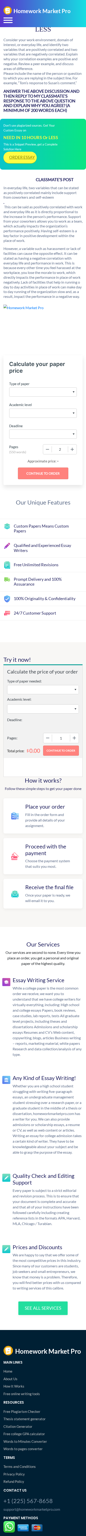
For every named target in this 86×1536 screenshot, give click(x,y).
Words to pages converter (23, 1449)
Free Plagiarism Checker (21, 1411)
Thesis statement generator (24, 1419)
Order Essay (22, 157)
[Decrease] (47, 449)
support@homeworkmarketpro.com (31, 1509)
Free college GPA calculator (24, 1434)
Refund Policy (13, 1481)
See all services (43, 1308)
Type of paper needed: (24, 681)
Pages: (12, 738)
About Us (10, 1379)
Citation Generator (17, 1426)
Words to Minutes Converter (25, 1441)
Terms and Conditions (19, 1466)
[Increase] (72, 449)
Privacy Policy (14, 1474)
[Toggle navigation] (8, 20)
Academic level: (19, 699)
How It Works (13, 1386)
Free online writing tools (21, 1394)
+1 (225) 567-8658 (28, 1500)
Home (7, 1371)
